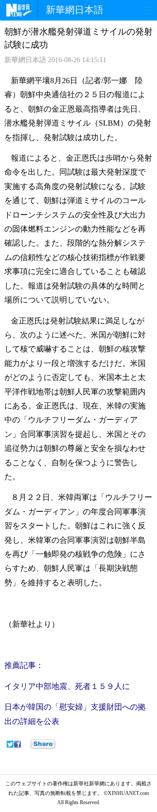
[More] (43, 744)
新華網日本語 (74, 9)
